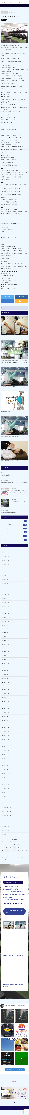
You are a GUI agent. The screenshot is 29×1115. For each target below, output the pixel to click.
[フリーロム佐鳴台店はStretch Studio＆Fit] (7, 1016)
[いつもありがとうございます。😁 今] (21, 1044)
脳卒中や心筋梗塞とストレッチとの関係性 (11, 460)
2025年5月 (5, 606)
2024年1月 (5, 667)
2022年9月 (5, 727)
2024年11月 (5, 629)
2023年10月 (5, 678)
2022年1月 (5, 758)
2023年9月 (5, 682)
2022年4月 (5, 746)
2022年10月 (5, 724)
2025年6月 (5, 602)
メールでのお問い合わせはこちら (14, 911)
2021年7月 (5, 781)
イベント (14, 520)
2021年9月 (5, 773)
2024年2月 (5, 663)
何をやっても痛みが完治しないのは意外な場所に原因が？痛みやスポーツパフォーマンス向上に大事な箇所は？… (14, 361)
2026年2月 (5, 571)
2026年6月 (5, 556)
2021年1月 (5, 803)
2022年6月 (5, 739)
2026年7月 (5, 552)
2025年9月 (5, 590)
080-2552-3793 (12, 903)
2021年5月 (5, 788)
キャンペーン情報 (14, 524)
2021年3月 (5, 796)
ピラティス (14, 532)
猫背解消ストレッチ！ (6, 411)
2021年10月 (5, 769)
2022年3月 (5, 750)
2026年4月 (5, 564)
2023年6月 (5, 693)
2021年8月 (5, 777)
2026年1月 (5, 575)
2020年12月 (5, 807)
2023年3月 (5, 705)
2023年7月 (5, 689)
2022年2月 (5, 754)
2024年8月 (5, 640)
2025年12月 (5, 579)
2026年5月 (5, 560)
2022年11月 (5, 720)
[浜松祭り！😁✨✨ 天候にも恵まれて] (7, 1044)
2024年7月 (5, 644)
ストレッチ (4, 12)
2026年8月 (5, 549)
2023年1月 (5, 712)
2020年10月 (5, 815)
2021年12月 (5, 762)
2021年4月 (5, 792)
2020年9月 (5, 819)
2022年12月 (5, 716)
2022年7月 (5, 735)
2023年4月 (5, 701)
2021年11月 (5, 765)
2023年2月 (5, 708)
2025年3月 (5, 613)
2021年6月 (5, 784)
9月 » (6, 859)
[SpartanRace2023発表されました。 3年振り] (7, 1058)
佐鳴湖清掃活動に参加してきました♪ (19, 501)
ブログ (14, 536)
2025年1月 (5, 621)
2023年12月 (5, 670)
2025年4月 (5, 610)
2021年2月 (5, 800)
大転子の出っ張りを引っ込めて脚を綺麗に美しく (12, 436)
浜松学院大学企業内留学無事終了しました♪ (11, 512)
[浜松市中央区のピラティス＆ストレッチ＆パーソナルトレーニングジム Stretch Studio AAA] (14, 1079)
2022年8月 (5, 731)
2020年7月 (5, 826)
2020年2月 (5, 834)
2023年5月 (5, 697)
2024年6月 (5, 648)
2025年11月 (5, 583)
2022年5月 (5, 743)
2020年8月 (5, 822)
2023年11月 (5, 674)
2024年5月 (5, 651)
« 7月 (2, 859)
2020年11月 (5, 811)
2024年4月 (5, 655)
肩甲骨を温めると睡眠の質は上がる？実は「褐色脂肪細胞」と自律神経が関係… (14, 483)
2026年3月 (5, 568)
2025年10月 (5, 587)
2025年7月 (5, 598)
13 (6, 850)
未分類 (14, 539)
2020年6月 (5, 830)
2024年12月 (5, 625)
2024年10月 (5, 632)
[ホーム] (2, 5)
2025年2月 (5, 617)
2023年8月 (5, 686)
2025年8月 (5, 594)
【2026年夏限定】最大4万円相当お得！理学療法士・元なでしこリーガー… (19, 492)
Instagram (14, 1102)
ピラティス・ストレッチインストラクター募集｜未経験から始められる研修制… (14, 475)
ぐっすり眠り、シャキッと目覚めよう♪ (10, 386)
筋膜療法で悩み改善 (5, 336)
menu (27, 2)
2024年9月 (5, 636)
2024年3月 (5, 659)
